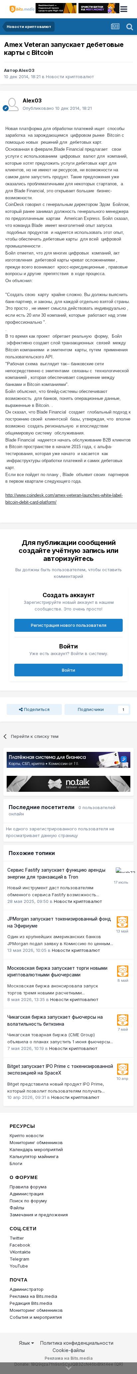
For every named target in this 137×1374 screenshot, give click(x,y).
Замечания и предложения (39, 1214)
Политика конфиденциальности (76, 1343)
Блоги (16, 1163)
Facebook (20, 1245)
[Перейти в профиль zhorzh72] (121, 873)
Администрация (27, 1193)
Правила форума (28, 1186)
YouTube (19, 1266)
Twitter (17, 1238)
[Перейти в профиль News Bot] (122, 922)
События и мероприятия (36, 1317)
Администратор (27, 1289)
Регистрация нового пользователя (68, 625)
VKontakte (20, 1252)
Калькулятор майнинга (34, 1156)
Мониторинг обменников (36, 1142)
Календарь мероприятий (36, 1149)
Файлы (17, 1207)
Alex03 (27, 70)
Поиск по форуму (28, 1200)
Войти (68, 670)
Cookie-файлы (69, 1350)
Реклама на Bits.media (33, 1296)
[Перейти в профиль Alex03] (12, 104)
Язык (25, 1343)
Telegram (19, 1259)
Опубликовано (57, 108)
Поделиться (36, 709)
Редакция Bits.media (31, 1303)
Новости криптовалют (70, 76)
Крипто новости (27, 1135)
